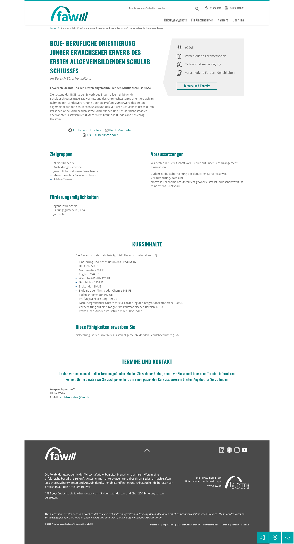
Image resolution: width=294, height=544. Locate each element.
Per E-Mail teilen (121, 130)
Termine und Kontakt (197, 85)
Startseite (154, 524)
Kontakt (225, 524)
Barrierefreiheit (210, 524)
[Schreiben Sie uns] (287, 537)
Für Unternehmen (202, 19)
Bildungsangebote (175, 19)
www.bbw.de (214, 485)
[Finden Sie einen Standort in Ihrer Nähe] (275, 537)
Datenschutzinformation (188, 524)
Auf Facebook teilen (87, 130)
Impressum (168, 524)
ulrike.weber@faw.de (76, 397)
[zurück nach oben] (147, 450)
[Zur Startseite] (56, 13)
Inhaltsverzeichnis (240, 524)
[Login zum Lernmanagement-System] (263, 537)
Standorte (215, 8)
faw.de (53, 27)
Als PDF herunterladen (103, 135)
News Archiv (236, 8)
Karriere (223, 19)
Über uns (238, 19)
